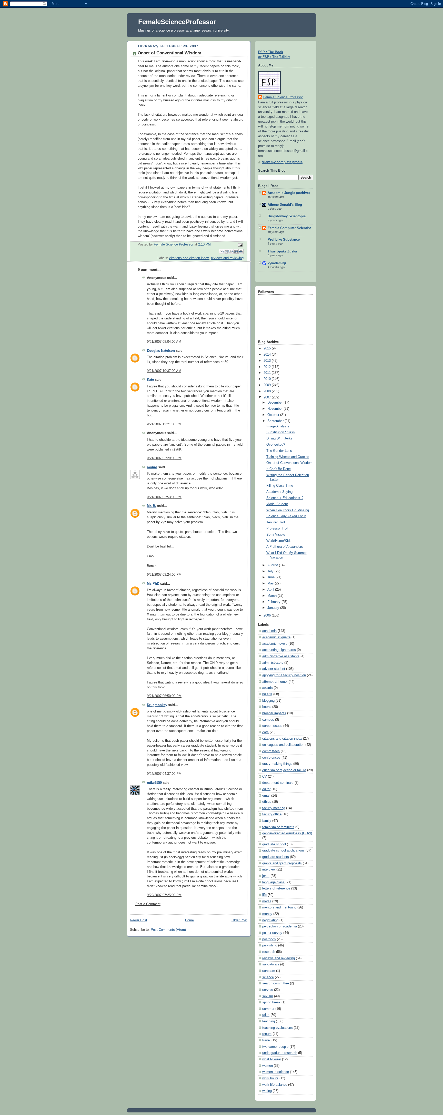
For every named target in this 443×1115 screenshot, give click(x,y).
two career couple (275, 1047)
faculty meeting (273, 808)
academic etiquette (276, 637)
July (271, 571)
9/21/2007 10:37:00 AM (164, 371)
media (266, 901)
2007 (268, 397)
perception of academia (279, 926)
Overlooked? (275, 444)
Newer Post (138, 920)
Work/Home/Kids (278, 541)
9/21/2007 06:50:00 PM (164, 696)
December (275, 402)
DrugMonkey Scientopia (287, 216)
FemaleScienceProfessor (177, 22)
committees (271, 751)
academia (269, 631)
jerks (265, 876)
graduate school (274, 844)
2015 (268, 348)
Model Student (277, 504)
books (266, 707)
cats (265, 732)
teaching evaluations (277, 1028)
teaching (268, 1021)
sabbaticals (270, 964)
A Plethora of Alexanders (284, 547)
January (273, 608)
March (272, 596)
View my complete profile (282, 162)
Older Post (239, 920)
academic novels (274, 643)
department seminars (278, 783)
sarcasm (268, 971)
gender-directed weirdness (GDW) (287, 833)
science (268, 977)
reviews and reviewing (227, 258)
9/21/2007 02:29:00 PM (164, 458)
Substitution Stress (280, 432)
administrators (272, 662)
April (271, 589)
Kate (150, 380)
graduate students (275, 857)
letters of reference (276, 888)
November (275, 408)
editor (266, 789)
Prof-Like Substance (284, 239)
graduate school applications (283, 850)
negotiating (270, 920)
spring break (271, 1002)
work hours (270, 1078)
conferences (271, 757)
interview (268, 869)
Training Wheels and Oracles (287, 457)
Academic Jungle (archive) (289, 193)
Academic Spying (279, 492)
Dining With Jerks (279, 438)
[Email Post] (239, 245)
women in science (275, 1072)
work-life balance (274, 1085)
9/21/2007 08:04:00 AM (164, 342)
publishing (269, 945)
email (266, 795)
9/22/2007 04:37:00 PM (164, 774)
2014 (268, 354)
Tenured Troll (276, 522)
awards (267, 688)
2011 (268, 373)
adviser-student (273, 669)
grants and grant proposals (282, 863)
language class (273, 882)
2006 (268, 615)
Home (189, 920)
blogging (268, 700)
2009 (268, 385)
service (267, 990)
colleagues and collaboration (283, 745)
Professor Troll (277, 528)
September (276, 421)
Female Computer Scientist (289, 228)
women (267, 1066)
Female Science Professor (283, 97)
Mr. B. (151, 506)
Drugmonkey (157, 705)
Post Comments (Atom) (168, 930)
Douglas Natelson (161, 351)
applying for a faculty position (284, 675)
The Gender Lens (279, 451)
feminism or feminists (278, 827)
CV (264, 776)
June (271, 577)
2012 (268, 367)
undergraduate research (279, 1053)
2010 (268, 379)
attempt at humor (275, 681)
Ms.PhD (153, 583)
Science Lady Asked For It (286, 516)
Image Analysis (277, 426)
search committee (275, 983)
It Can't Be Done (278, 469)
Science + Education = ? (284, 498)
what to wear (271, 1059)
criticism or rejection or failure (284, 770)
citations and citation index (189, 258)
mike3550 (154, 783)
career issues (272, 726)
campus (268, 719)
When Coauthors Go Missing (287, 510)
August (273, 565)
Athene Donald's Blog (285, 205)
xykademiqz (277, 263)
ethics (266, 802)
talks (265, 1015)
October (273, 415)
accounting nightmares (279, 650)
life (264, 895)
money (267, 914)
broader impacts (274, 713)
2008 (268, 391)
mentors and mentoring (279, 907)
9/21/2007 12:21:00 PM (164, 424)
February (274, 602)
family (266, 821)
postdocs (269, 939)
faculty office (271, 814)
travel (266, 1040)
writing (267, 1091)
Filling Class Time (279, 485)
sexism (267, 996)
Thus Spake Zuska (282, 251)
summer (268, 1009)
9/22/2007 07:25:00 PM (164, 895)
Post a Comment (147, 904)
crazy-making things (277, 764)
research (268, 952)
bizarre (267, 694)
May (271, 583)
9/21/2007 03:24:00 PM (164, 574)
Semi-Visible (275, 534)
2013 (268, 361)
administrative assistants (280, 656)
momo (152, 467)
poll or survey (272, 933)
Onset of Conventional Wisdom (289, 463)
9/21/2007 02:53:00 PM (164, 497)
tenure (266, 1034)
